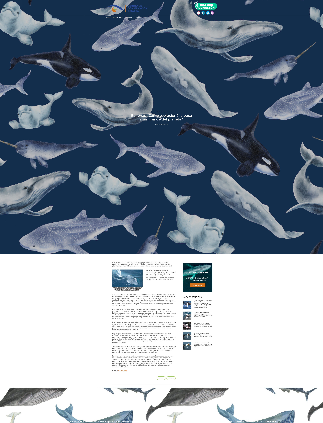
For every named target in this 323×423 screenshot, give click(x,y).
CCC (156, 124)
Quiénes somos (117, 18)
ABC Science (122, 371)
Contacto (137, 18)
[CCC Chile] (126, 8)
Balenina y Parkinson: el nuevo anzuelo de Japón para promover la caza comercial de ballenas (203, 345)
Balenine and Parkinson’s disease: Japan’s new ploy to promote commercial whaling (203, 335)
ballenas (161, 378)
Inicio (108, 18)
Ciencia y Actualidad (161, 111)
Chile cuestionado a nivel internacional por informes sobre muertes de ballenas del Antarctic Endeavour (203, 314)
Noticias (129, 18)
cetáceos (171, 378)
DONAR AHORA (197, 285)
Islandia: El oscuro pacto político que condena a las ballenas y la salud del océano (203, 325)
